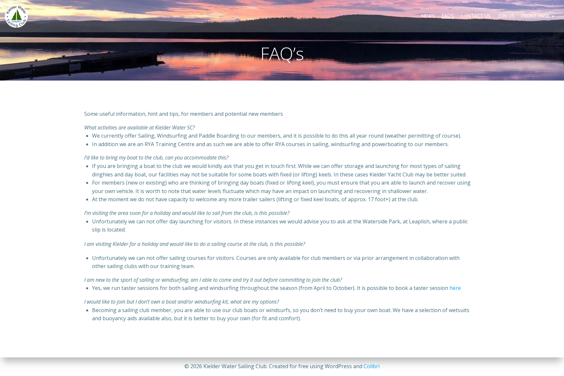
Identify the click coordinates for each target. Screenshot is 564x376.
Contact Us (476, 16)
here (455, 288)
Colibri (372, 366)
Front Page (535, 16)
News (428, 16)
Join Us (506, 16)
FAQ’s (448, 16)
